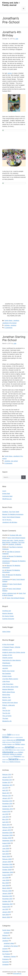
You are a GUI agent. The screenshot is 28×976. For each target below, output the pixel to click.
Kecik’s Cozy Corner (8, 671)
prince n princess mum (9, 593)
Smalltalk (6, 933)
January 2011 (6, 798)
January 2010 (6, 830)
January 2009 (6, 862)
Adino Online (6, 631)
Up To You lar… (7, 519)
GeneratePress (17, 973)
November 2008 (7, 867)
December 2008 (7, 864)
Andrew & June (7, 650)
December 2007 (7, 896)
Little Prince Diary (7, 684)
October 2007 (6, 901)
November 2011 (7, 780)
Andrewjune (6, 579)
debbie (4, 584)
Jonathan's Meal (9, 943)
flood (13, 742)
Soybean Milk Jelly (16, 535)
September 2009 (7, 840)
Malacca (10, 749)
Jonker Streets (18, 747)
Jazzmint (5, 668)
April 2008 (5, 885)
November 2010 (7, 803)
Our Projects (6, 954)
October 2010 (6, 806)
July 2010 (5, 814)
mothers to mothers (16, 754)
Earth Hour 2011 (9, 742)
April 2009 (5, 854)
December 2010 (7, 801)
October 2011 (6, 782)
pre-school (14, 461)
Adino (4, 588)
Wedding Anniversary (14, 761)
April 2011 (5, 790)
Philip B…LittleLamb (8, 705)
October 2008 (6, 869)
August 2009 (6, 843)
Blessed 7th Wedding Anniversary (12, 514)
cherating (4, 740)
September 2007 (7, 904)
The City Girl (6, 710)
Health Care (6, 938)
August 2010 (6, 811)
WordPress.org (7, 499)
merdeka (18, 749)
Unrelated (5, 964)
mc (3, 570)
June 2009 (5, 848)
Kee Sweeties (6, 673)
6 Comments (8, 327)
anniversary (4, 734)
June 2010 (5, 817)
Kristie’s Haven (7, 676)
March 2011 (5, 793)
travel (3, 761)
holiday (17, 744)
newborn (4, 756)
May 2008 (5, 883)
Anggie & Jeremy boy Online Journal (13, 652)
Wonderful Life (7, 721)
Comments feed (7, 496)
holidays (23, 744)
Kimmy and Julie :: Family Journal (11, 4)
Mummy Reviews (7, 613)
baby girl (13, 734)
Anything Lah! (6, 611)
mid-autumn (22, 749)
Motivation (5, 951)
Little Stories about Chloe (10, 687)
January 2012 (6, 777)
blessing (11, 737)
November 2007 (7, 899)
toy (24, 759)
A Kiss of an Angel (8, 644)
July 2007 (5, 909)
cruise (3, 742)
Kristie (4, 556)
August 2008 (6, 875)
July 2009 (5, 846)
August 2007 (6, 906)
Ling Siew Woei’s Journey (10, 679)
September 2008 (7, 872)
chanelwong (6, 561)
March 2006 (6, 917)
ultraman (7, 761)
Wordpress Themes (10, 956)
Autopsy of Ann (7, 655)
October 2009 (6, 838)
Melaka (14, 749)
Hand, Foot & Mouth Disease (11, 517)
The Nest (5, 718)
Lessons (5, 948)
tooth (22, 759)
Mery (3, 575)
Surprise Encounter (8, 618)
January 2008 (6, 893)
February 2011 (6, 795)
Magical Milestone (8, 689)
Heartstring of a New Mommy (11, 660)
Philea (7, 756)
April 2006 (5, 914)
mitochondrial (7, 752)
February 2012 (6, 774)
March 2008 (6, 888)
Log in (4, 491)
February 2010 (6, 827)
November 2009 (7, 835)
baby (9, 734)
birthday (7, 325)
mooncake (16, 752)
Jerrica (9, 73)
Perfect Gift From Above (10, 702)
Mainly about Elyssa (8, 692)
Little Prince (6, 681)
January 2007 (6, 912)
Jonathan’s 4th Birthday (11, 33)
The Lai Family (6, 716)
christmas (20, 740)
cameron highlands (19, 737)
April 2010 (5, 822)
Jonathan (16, 320)
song (20, 759)
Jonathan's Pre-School (9, 323)
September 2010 (7, 809)
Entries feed (6, 493)
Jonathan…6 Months (14, 544)
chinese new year (11, 740)
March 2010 (6, 824)
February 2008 (7, 891)
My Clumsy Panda (8, 616)
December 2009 (7, 832)
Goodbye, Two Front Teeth (10, 512)
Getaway (9, 744)
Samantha (13, 759)
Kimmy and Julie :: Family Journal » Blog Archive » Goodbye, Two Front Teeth (13, 542)
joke (3, 747)
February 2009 (7, 859)
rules (7, 759)
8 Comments (8, 463)
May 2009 (5, 851)
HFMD (13, 744)
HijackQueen (6, 663)
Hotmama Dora (7, 665)
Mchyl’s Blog (6, 694)
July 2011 (5, 787)
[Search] (23, 477)
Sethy (4, 708)
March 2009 (6, 856)
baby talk (18, 734)
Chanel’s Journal (7, 657)
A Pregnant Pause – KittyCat (11, 647)
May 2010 (5, 819)
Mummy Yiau (6, 697)
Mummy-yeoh (6, 700)
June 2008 (5, 880)
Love (6, 749)
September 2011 (7, 785)
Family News (8, 320)
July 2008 (5, 877)
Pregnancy (17, 756)
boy (14, 737)
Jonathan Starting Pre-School (13, 338)
